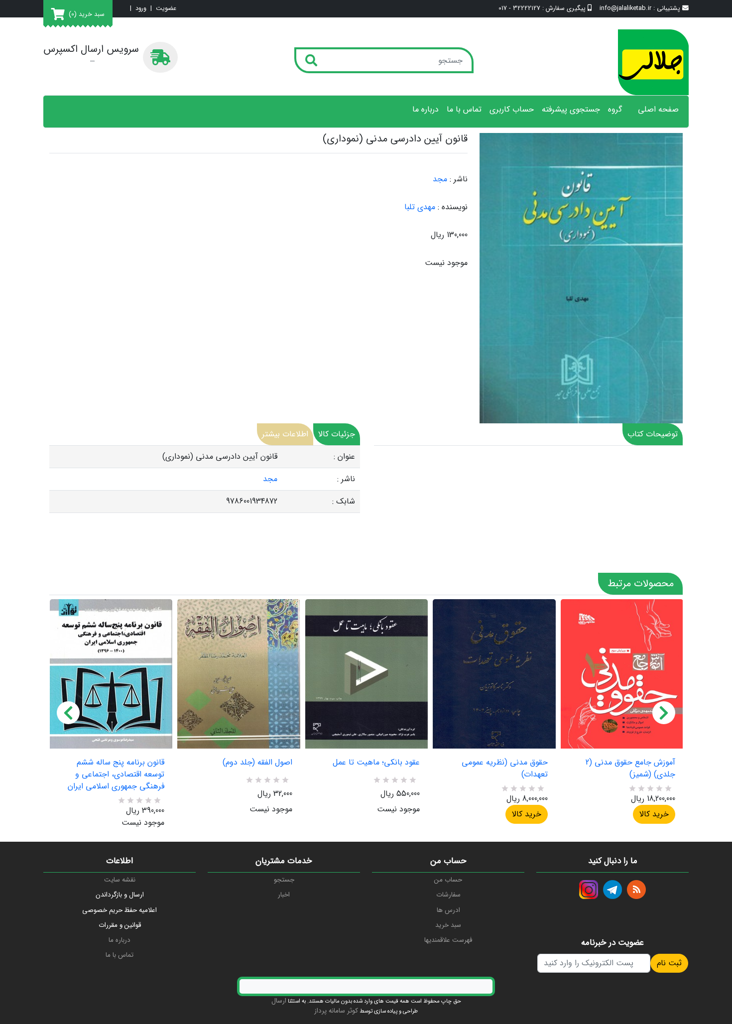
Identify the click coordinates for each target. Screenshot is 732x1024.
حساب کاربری (511, 110)
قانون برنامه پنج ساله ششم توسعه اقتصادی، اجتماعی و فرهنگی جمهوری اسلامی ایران (116, 774)
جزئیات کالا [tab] (336, 434)
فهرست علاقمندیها (448, 940)
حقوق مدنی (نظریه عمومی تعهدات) (504, 768)
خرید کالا (526, 814)
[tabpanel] (204, 479)
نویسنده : (453, 207)
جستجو (284, 880)
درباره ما (425, 110)
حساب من (448, 880)
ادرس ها (448, 910)
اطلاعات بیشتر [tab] (285, 434)
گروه (615, 110)
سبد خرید (448, 925)
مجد (440, 179)
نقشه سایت (119, 880)
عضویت (166, 8)
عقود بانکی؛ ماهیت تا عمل (376, 762)
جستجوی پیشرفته (571, 110)
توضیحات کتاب (652, 434)
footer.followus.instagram (588, 889)
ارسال (278, 1001)
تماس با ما (464, 110)
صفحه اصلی (658, 110)
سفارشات (448, 895)
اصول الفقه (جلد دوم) (257, 762)
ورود (140, 8)
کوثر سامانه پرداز (336, 1011)
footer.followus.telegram (612, 889)
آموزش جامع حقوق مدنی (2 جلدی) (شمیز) (630, 768)
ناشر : (459, 179)
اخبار (284, 895)
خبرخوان (636, 889)
